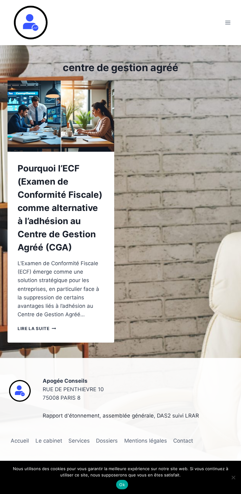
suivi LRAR (185, 416)
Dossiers (107, 441)
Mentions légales (145, 441)
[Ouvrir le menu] (227, 23)
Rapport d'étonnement (71, 416)
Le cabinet (48, 441)
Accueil (20, 441)
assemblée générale (128, 416)
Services (79, 441)
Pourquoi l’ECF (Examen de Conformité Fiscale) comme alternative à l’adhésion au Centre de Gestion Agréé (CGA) (60, 208)
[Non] (233, 477)
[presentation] (61, 116)
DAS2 (164, 416)
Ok (122, 484)
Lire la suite (37, 328)
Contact (183, 441)
